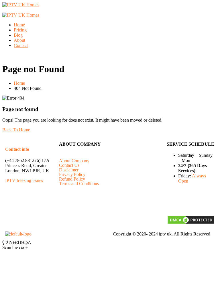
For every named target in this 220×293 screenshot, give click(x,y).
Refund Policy (72, 179)
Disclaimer (68, 170)
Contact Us (69, 165)
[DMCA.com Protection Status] (191, 223)
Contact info (17, 149)
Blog (18, 35)
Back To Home (16, 129)
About (19, 40)
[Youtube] (198, 201)
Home (19, 24)
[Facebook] (174, 201)
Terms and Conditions (79, 183)
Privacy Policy (72, 174)
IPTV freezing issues (24, 180)
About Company (74, 161)
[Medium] (210, 201)
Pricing (20, 29)
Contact (21, 45)
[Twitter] (186, 201)
